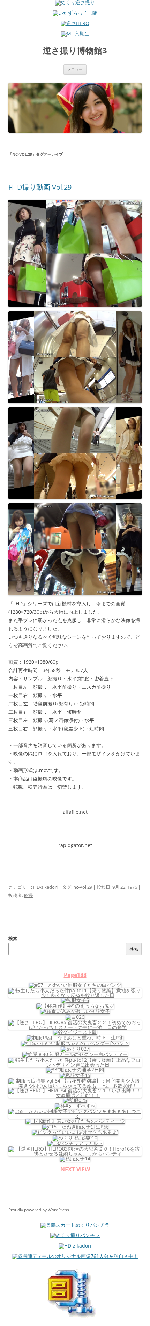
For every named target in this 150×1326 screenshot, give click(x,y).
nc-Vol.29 (82, 887)
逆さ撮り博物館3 (75, 50)
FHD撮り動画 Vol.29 (40, 187)
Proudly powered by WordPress (38, 1210)
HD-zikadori (45, 887)
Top (142, 1316)
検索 (12, 938)
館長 (28, 895)
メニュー (75, 69)
